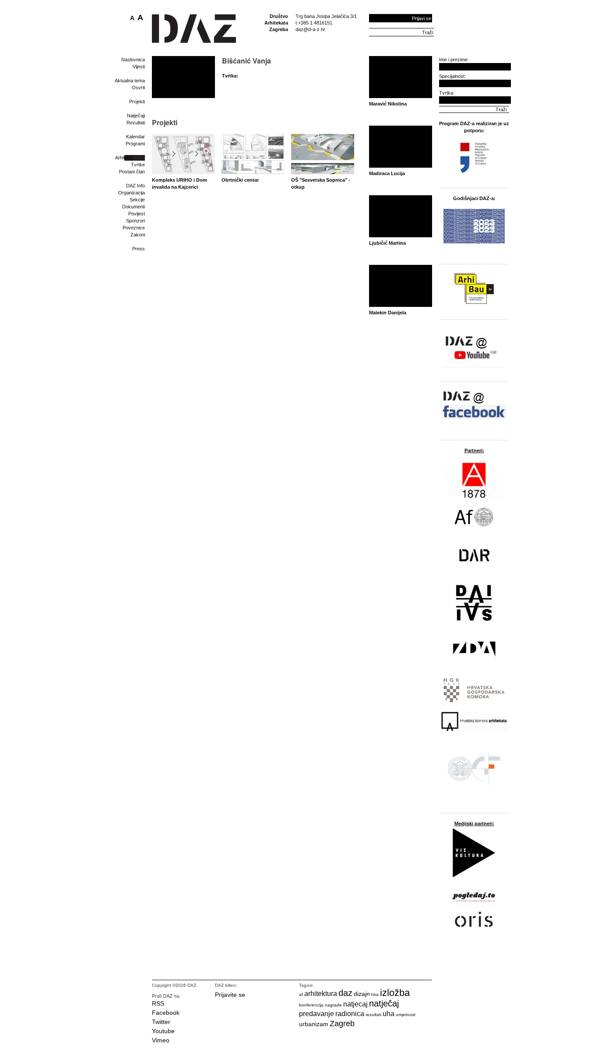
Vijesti (139, 66)
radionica (349, 1013)
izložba (395, 992)
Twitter (161, 1021)
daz (345, 993)
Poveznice (134, 227)
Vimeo (160, 1040)
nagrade (333, 1005)
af (301, 994)
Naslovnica (133, 59)
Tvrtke (138, 164)
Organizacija (131, 192)
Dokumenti (133, 206)
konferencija (311, 1005)
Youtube (163, 1030)
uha (388, 1013)
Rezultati (136, 122)
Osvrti (138, 87)
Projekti (137, 101)
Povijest (136, 213)
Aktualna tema (130, 80)
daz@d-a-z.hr (310, 29)
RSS (158, 1003)
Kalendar (135, 136)
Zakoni (137, 234)
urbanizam (313, 1023)
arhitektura (320, 993)
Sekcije (137, 199)
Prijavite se (230, 994)
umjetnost (405, 1014)
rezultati (373, 1014)
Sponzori (135, 220)
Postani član (132, 171)
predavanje (316, 1013)
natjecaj (355, 1004)
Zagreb (342, 1023)
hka (375, 994)
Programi (135, 143)
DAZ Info (135, 185)
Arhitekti (123, 157)
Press (138, 248)
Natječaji (136, 115)
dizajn (362, 993)
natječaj (384, 1003)
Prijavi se (421, 18)
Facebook (165, 1012)
